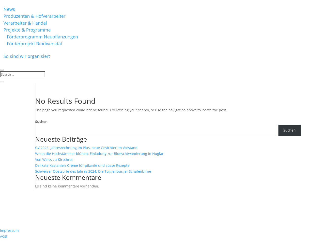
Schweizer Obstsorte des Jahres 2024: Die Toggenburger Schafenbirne (93, 171)
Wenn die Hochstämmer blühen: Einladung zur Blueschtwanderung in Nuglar (99, 153)
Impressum (9, 230)
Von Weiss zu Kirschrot (54, 159)
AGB (3, 236)
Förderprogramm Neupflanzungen (42, 37)
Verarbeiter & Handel (25, 23)
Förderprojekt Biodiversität (34, 44)
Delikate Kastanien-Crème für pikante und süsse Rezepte (82, 165)
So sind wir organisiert (26, 56)
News (9, 9)
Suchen (41, 121)
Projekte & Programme (27, 30)
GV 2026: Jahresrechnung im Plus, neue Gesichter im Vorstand (86, 147)
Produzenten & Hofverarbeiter (34, 16)
